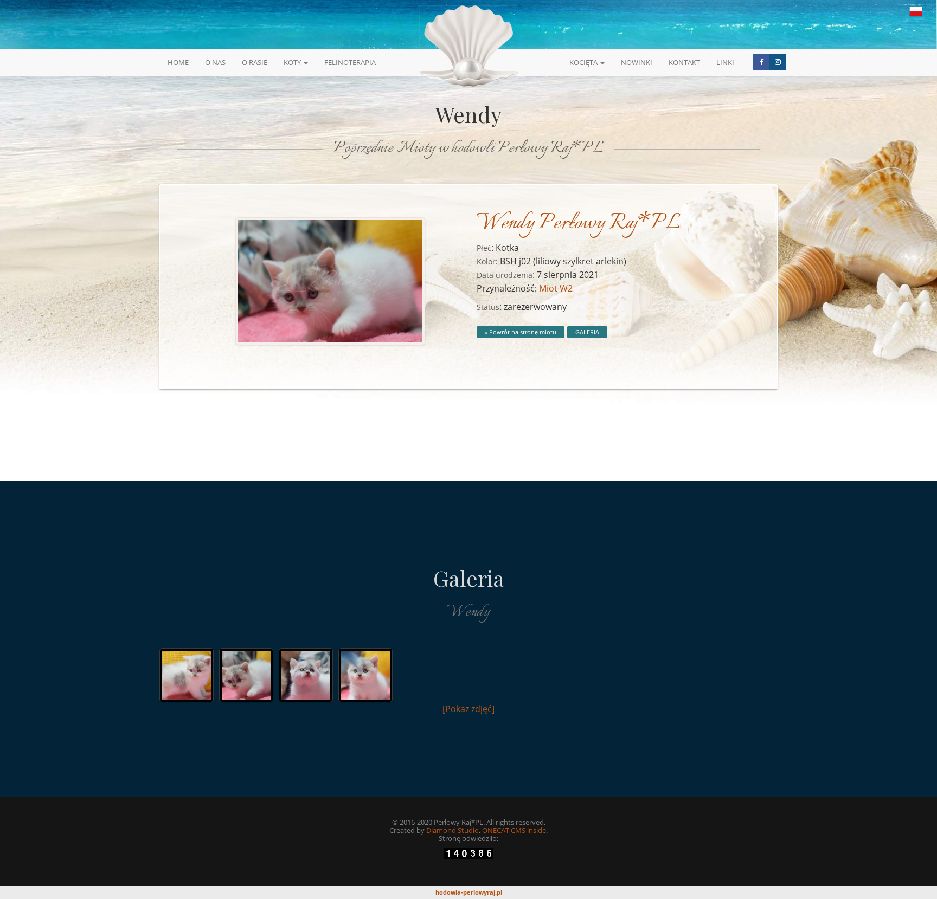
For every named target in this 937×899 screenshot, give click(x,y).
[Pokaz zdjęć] (468, 709)
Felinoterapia (350, 62)
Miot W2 (556, 288)
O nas (215, 62)
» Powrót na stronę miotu (520, 332)
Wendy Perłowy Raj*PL (579, 223)
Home (178, 62)
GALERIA (587, 332)
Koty (293, 62)
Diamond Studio (452, 830)
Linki (725, 62)
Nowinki (636, 62)
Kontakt (684, 62)
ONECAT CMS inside (514, 830)
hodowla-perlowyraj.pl (468, 892)
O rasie (254, 62)
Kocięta (584, 62)
